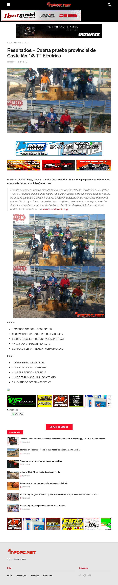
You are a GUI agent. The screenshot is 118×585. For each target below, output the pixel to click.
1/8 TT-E (26, 42)
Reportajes (21, 575)
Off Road (17, 42)
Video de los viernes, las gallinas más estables (41, 460)
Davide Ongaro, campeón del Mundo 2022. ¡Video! (42, 505)
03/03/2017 (11, 61)
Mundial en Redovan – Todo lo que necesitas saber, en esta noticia (50, 449)
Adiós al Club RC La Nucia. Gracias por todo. (40, 472)
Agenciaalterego (15, 559)
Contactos (47, 575)
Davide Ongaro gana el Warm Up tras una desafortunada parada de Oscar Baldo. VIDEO (59, 494)
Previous (5, 401)
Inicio (9, 575)
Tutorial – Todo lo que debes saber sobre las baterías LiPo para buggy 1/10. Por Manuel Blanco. (63, 438)
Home (9, 42)
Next (109, 401)
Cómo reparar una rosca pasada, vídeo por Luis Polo (43, 483)
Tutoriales (34, 575)
